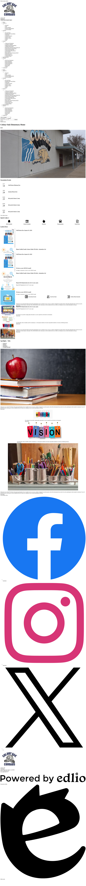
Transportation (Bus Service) (10, 50)
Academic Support (8, 35)
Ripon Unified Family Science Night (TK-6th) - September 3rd (31, 249)
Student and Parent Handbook (10, 45)
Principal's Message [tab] (6, 347)
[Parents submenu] (3, 42)
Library (6, 39)
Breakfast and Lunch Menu (10, 33)
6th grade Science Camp (14, 198)
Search (1, 119)
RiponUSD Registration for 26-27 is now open (27, 306)
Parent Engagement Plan (9, 49)
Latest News (4, 226)
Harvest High (7, 64)
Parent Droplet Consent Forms (10, 48)
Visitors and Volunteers (9, 43)
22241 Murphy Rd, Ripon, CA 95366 (7, 769)
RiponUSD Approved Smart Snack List (12, 47)
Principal (6, 25)
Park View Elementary (9, 60)
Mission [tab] (4, 344)
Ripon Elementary (8, 61)
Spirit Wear (7, 34)
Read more (18, 331)
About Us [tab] (4, 343)
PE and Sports (7, 32)
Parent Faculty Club (9, 54)
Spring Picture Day (12, 191)
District (6, 66)
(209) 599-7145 (6, 770)
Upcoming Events (5, 180)
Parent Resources (8, 53)
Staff (6, 26)
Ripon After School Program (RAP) (11, 52)
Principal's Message (4, 328)
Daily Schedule (8, 27)
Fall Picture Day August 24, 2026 (24, 230)
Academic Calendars (9, 44)
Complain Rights (8, 56)
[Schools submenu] (3, 59)
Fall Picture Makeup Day (14, 185)
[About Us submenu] (3, 24)
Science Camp (7, 36)
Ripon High (7, 65)
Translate (9, 118)
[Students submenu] (3, 79)
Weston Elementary (8, 63)
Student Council (8, 38)
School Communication (9, 28)
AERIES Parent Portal (9, 46)
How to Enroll (7, 51)
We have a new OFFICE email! (23, 292)
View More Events (3, 215)
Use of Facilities (8, 29)
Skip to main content (4, 0)
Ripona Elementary (8, 62)
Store (6, 40)
